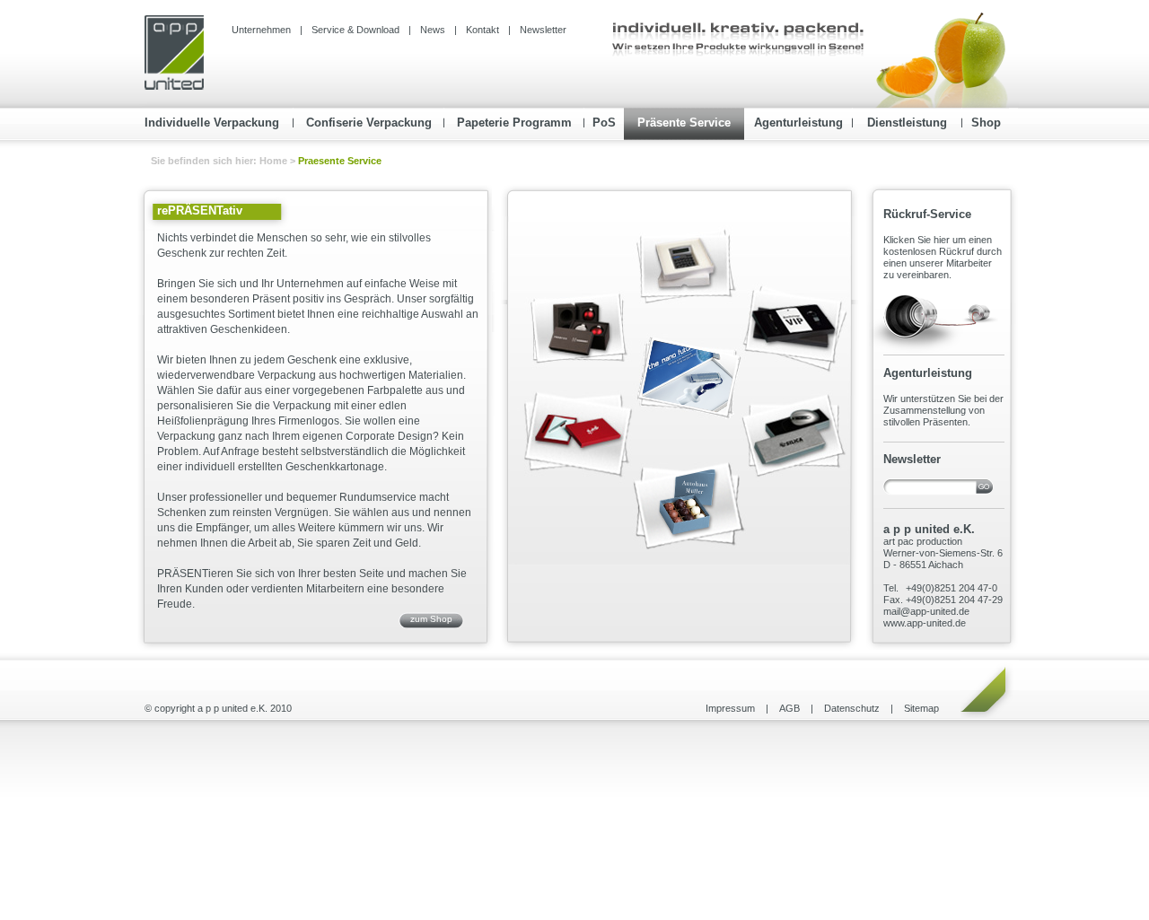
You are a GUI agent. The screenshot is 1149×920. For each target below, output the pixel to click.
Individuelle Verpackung (212, 122)
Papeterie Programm (514, 122)
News (432, 29)
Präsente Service (684, 122)
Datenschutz (852, 708)
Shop (986, 122)
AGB (789, 708)
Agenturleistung (798, 122)
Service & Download (355, 29)
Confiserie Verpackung (369, 122)
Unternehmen (261, 29)
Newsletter (543, 29)
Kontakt (482, 29)
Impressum (730, 708)
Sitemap (921, 708)
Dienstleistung (907, 122)
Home (274, 160)
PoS (604, 122)
